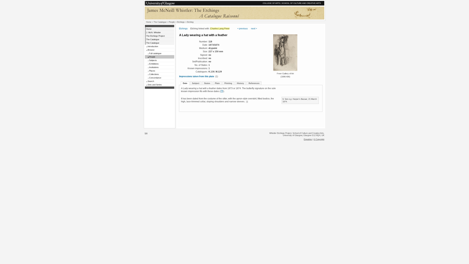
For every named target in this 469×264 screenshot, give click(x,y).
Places (152, 71)
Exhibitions (154, 64)
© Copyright (319, 139)
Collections (154, 74)
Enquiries (308, 139)
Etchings (181, 22)
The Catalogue (160, 22)
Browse (151, 50)
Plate (217, 83)
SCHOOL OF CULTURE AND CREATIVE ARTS (301, 3)
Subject (195, 83)
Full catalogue (155, 53)
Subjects (153, 60)
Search (151, 81)
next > (254, 28)
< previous (242, 28)
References (254, 83)
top (146, 133)
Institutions (154, 67)
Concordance (155, 78)
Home (148, 22)
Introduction (153, 46)
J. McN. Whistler (153, 32)
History (240, 83)
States (207, 83)
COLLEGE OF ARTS (271, 3)
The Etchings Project (155, 36)
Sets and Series (155, 85)
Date (185, 83)
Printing (228, 83)
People (172, 22)
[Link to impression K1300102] (221, 91)
